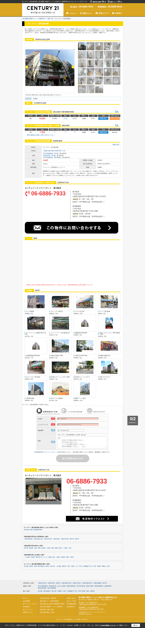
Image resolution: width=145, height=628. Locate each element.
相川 (53, 557)
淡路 (35, 548)
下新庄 (48, 548)
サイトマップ (28, 609)
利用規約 (38, 452)
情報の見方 (116, 144)
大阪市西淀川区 (38, 539)
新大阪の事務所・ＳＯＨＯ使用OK (52, 606)
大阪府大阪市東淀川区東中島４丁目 (54, 151)
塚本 (87, 591)
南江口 (61, 548)
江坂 (108, 566)
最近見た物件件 (99, 2)
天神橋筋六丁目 (87, 566)
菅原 (52, 548)
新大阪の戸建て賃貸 (47, 609)
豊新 (56, 548)
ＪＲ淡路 (27, 557)
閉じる (136, 625)
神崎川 (104, 566)
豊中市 (72, 539)
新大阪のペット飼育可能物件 (50, 601)
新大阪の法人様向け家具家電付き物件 (53, 604)
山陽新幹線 (107, 586)
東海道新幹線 (99, 586)
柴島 (39, 548)
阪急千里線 (89, 586)
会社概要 (27, 601)
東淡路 (43, 548)
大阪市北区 (56, 539)
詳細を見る (103, 118)
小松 (70, 548)
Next (73, 67)
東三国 (53, 566)
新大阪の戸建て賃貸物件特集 (33, 529)
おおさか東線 (61, 586)
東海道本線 (46, 155)
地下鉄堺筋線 (52, 588)
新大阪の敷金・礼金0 (47, 612)
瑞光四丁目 (39, 557)
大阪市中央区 (65, 539)
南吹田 (64, 566)
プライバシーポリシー (50, 452)
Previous (26, 67)
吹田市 (77, 539)
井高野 (33, 557)
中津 (80, 566)
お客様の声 (71, 606)
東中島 (26, 548)
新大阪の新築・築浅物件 (48, 598)
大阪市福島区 (28, 539)
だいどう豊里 (47, 557)
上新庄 (66, 548)
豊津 (83, 591)
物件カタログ (28, 612)
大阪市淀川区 (48, 539)
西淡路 (31, 548)
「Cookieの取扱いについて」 (107, 625)
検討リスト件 (116, 2)
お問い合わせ (115, 118)
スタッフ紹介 (72, 601)
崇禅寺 (63, 557)
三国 (68, 566)
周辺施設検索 (72, 604)
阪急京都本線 (71, 586)
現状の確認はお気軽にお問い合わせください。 (41, 135)
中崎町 (99, 566)
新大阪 (56, 153)
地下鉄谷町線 (81, 586)
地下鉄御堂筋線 (48, 153)
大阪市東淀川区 (66, 583)
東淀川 (48, 566)
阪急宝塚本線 (42, 588)
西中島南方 (57, 157)
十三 (76, 566)
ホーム (26, 598)
